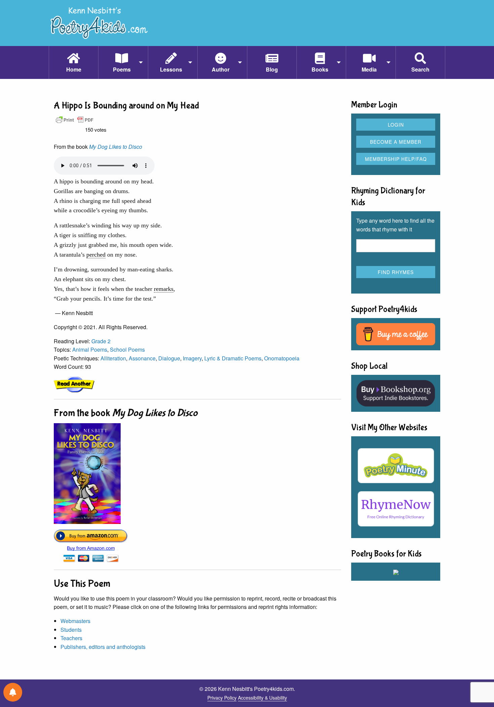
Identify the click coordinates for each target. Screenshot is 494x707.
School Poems (127, 349)
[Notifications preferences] (12, 692)
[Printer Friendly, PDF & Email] (74, 119)
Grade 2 (101, 341)
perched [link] (96, 254)
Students (71, 629)
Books (320, 69)
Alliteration (113, 358)
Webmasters (75, 621)
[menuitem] (73, 62)
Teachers (71, 638)
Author (221, 69)
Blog (272, 69)
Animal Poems (89, 349)
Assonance (142, 358)
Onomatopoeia (281, 358)
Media (369, 69)
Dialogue (169, 358)
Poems (122, 69)
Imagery (192, 358)
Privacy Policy (222, 697)
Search (420, 69)
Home (73, 69)
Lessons (171, 69)
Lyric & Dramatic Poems (232, 358)
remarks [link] (163, 288)
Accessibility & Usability (262, 697)
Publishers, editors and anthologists (103, 647)
